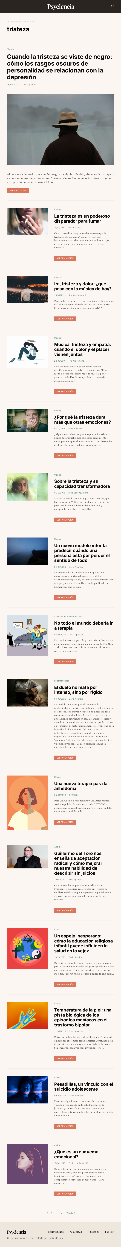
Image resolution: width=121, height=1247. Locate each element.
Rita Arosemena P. (78, 295)
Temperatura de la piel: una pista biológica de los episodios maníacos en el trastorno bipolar (83, 1017)
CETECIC (73, 795)
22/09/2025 (60, 1031)
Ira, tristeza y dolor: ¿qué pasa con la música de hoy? (83, 286)
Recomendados (61, 680)
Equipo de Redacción (79, 1163)
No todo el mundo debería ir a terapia (83, 625)
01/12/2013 (59, 492)
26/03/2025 (13, 84)
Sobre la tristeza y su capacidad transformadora (82, 484)
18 (61, 1213)
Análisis (58, 846)
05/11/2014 (59, 428)
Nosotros (93, 1232)
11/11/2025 (59, 879)
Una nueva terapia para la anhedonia (80, 786)
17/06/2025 (59, 1163)
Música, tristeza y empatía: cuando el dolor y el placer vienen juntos (82, 349)
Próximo (70, 1213)
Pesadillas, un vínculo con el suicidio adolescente (83, 1086)
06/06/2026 (60, 699)
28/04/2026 (60, 795)
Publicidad (76, 1232)
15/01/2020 (59, 227)
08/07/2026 (60, 634)
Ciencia (10, 49)
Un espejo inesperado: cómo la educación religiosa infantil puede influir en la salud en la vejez (83, 943)
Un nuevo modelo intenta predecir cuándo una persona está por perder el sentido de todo (82, 553)
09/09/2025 (60, 1095)
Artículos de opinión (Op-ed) (68, 616)
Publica (109, 1232)
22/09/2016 (60, 361)
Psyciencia (60, 6)
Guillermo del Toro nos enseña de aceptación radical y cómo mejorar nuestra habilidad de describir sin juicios (78, 863)
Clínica (57, 777)
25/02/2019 (60, 295)
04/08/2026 (60, 567)
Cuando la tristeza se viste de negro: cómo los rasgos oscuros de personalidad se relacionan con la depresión (59, 67)
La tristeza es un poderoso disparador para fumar (82, 218)
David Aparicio (29, 84)
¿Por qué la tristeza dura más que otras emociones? (82, 419)
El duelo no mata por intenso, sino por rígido (78, 690)
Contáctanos (56, 1232)
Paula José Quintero (78, 492)
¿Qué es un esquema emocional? (76, 1154)
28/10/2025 (60, 957)
